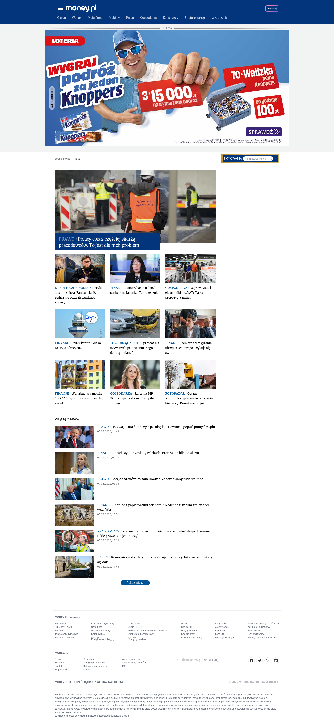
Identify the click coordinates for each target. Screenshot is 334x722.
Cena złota (96, 627)
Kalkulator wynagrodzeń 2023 (263, 623)
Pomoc (87, 669)
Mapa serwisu (62, 669)
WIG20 (184, 623)
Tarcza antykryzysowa (66, 634)
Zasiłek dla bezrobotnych (141, 634)
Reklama (59, 662)
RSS (124, 666)
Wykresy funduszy (100, 630)
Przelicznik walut (63, 627)
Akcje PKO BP (135, 627)
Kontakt (59, 666)
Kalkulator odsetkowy (259, 627)
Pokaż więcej (135, 583)
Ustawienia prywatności (95, 666)
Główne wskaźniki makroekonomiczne (148, 630)
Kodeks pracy (188, 634)
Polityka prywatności (94, 662)
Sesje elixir (186, 627)
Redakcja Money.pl (224, 637)
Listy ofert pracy (256, 634)
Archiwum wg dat (131, 659)
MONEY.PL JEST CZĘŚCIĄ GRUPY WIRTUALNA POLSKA (89, 682)
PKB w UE (220, 630)
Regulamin (89, 659)
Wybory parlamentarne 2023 (263, 637)
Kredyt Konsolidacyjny (103, 639)
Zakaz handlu (222, 627)
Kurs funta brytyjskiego (103, 623)
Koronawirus (98, 634)
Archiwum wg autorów (134, 662)
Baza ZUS (220, 634)
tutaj (127, 715)
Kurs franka (134, 623)
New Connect (255, 630)
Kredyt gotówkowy (138, 639)
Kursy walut (61, 623)
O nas (58, 659)
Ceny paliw (221, 623)
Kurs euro (60, 630)
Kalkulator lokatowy (191, 637)
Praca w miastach (64, 637)
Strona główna (62, 159)
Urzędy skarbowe (190, 630)
